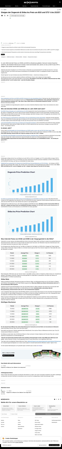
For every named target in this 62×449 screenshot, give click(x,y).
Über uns (2, 424)
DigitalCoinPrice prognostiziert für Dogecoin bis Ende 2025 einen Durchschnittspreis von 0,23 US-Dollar (24, 163)
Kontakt (2, 422)
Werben (2, 420)
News (2, 9)
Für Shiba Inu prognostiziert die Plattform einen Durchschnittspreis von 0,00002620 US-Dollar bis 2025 (24, 198)
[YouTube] (2, 16)
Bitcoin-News (37, 422)
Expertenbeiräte (21, 426)
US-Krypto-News (38, 428)
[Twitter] (5, 16)
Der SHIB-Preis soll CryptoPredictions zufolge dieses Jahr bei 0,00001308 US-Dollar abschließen (23, 117)
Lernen (19, 422)
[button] (8, 408)
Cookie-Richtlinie (19, 442)
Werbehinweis (54, 422)
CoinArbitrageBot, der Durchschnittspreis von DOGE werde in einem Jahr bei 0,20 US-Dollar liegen (29, 130)
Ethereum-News (38, 426)
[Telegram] (8, 16)
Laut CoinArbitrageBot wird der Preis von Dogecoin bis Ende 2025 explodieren (18, 122)
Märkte (5, 9)
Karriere (2, 426)
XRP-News (37, 420)
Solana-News (37, 432)
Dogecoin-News (38, 430)
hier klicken (39, 345)
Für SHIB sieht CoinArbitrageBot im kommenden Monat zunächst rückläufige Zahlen (20, 135)
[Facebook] (60, 399)
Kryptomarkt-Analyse (39, 424)
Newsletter (20, 428)
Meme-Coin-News (38, 434)
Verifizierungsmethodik (56, 420)
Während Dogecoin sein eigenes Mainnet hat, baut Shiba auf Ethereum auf (44, 341)
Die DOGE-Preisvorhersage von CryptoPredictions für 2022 (14, 111)
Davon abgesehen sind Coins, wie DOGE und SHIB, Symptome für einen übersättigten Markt (21, 98)
